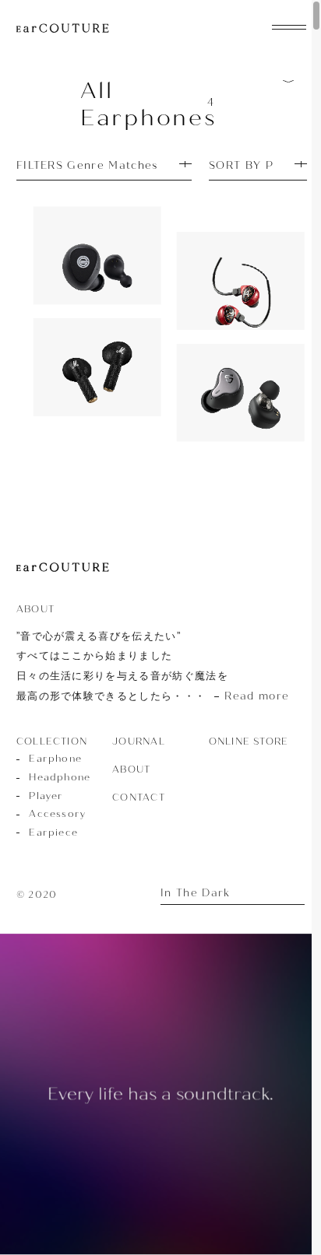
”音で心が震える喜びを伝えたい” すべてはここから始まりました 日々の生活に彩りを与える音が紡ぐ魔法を (152, 665)
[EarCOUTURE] (62, 568)
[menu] (289, 25)
